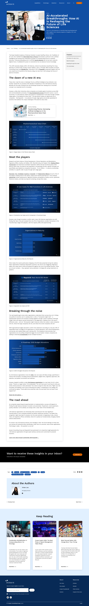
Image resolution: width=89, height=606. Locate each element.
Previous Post (11, 502)
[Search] (74, 3)
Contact (79, 3)
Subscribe (77, 454)
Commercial (12, 164)
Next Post (78, 502)
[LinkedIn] (8, 597)
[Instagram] (11, 597)
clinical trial (12, 177)
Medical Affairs (55, 163)
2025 (32, 375)
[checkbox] (7, 593)
